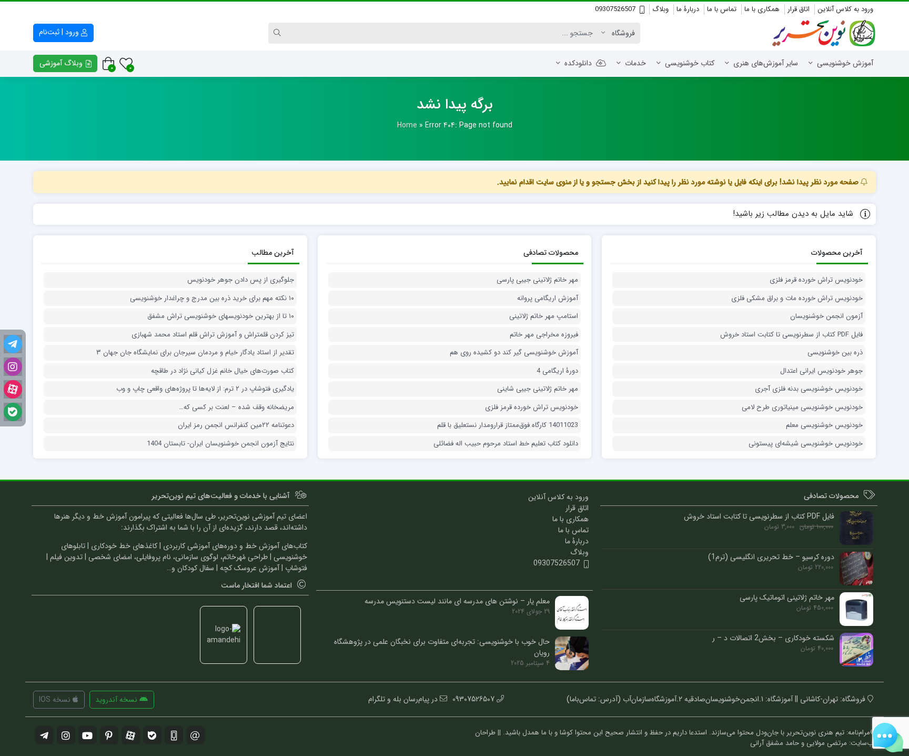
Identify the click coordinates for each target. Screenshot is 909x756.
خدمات (635, 63)
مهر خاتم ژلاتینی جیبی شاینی (537, 389)
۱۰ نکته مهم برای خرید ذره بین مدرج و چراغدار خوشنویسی (212, 298)
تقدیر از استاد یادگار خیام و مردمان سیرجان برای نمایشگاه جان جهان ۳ (195, 352)
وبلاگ (660, 9)
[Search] (278, 33)
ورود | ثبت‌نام (60, 32)
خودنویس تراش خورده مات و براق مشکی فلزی (797, 298)
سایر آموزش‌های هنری (765, 63)
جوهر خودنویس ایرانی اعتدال (821, 371)
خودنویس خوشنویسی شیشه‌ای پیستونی (806, 444)
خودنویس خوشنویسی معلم (824, 425)
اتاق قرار (798, 9)
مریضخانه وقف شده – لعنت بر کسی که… (236, 407)
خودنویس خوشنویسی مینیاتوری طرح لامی (802, 407)
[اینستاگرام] (13, 366)
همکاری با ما (762, 9)
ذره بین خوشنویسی (835, 352)
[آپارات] (13, 389)
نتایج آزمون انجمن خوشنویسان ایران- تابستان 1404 (220, 444)
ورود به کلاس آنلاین (845, 9)
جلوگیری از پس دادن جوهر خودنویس (240, 280)
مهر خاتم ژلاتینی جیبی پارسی (537, 280)
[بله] (13, 412)
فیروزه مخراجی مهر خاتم (544, 335)
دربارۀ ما (687, 9)
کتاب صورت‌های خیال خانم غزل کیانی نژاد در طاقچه (222, 371)
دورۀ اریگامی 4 (557, 371)
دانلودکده (578, 63)
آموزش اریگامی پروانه (547, 298)
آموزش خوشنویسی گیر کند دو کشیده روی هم (514, 352)
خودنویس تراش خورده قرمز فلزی (816, 280)
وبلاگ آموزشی (62, 63)
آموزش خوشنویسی (845, 63)
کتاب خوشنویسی (689, 63)
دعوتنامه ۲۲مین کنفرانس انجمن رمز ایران (236, 425)
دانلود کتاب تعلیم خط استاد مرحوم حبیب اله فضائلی (505, 444)
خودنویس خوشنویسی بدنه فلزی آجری (809, 389)
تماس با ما (721, 9)
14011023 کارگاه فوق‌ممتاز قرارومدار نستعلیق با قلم (507, 425)
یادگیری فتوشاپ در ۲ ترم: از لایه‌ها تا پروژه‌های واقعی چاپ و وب (205, 389)
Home (407, 125)
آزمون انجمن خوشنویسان (826, 316)
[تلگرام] (13, 344)
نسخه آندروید (117, 699)
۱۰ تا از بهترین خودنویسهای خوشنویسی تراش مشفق (220, 316)
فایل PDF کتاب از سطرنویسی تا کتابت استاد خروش (791, 335)
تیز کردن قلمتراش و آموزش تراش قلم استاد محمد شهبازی (213, 335)
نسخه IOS (56, 699)
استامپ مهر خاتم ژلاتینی (543, 316)
